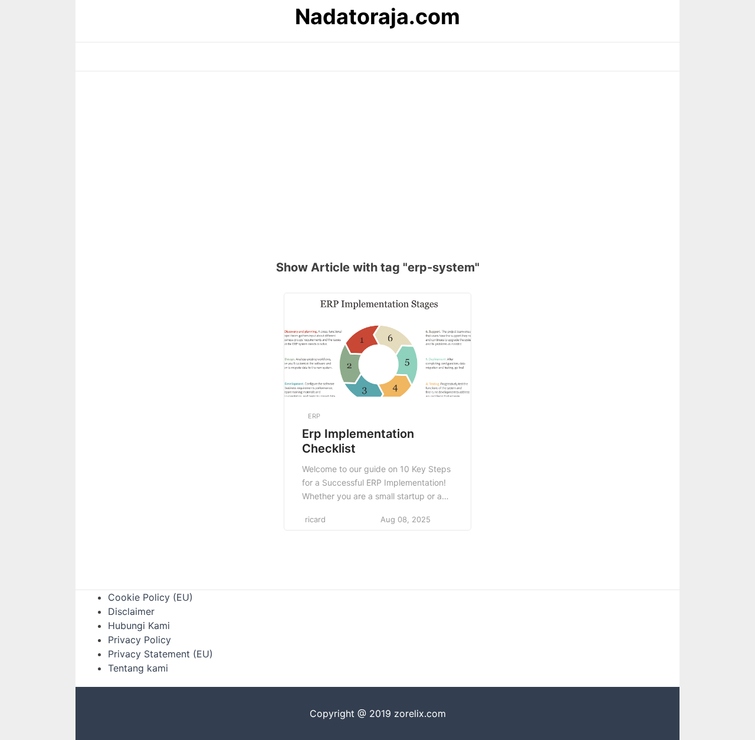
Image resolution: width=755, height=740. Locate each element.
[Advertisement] (377, 171)
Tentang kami (138, 668)
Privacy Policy (139, 640)
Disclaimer (131, 611)
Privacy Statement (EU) (160, 654)
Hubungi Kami (139, 625)
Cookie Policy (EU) (150, 597)
